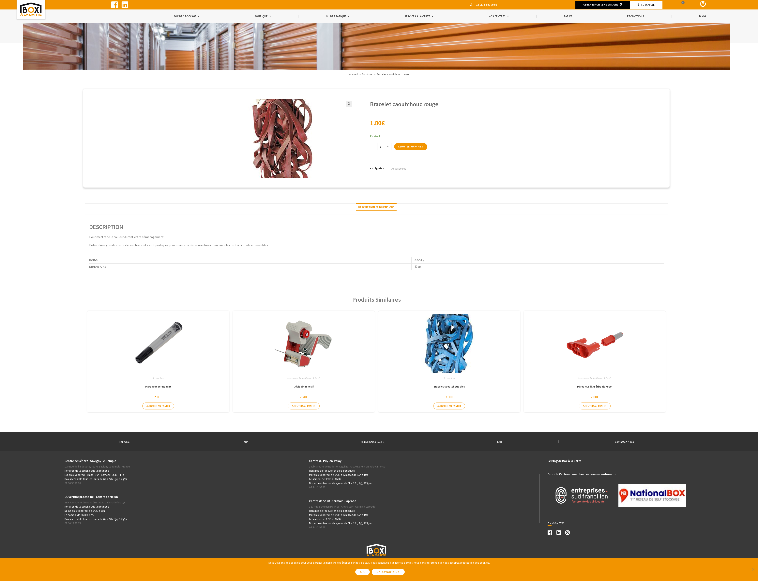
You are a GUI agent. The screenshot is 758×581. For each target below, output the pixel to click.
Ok (362, 571)
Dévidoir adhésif (304, 386)
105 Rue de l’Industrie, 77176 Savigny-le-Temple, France (97, 466)
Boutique (124, 442)
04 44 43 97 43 (317, 487)
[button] (602, 4)
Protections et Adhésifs (310, 378)
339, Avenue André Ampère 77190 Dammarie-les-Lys (95, 502)
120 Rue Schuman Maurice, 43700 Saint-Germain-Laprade (342, 506)
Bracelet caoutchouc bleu (449, 386)
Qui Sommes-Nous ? (372, 442)
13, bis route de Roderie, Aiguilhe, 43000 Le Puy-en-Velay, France (347, 466)
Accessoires (398, 168)
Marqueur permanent (158, 386)
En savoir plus (388, 571)
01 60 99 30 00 (73, 483)
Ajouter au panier (410, 146)
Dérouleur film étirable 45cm (594, 386)
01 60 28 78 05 (73, 523)
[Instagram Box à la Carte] (569, 533)
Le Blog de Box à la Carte (564, 461)
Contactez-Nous (624, 442)
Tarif (245, 442)
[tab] (376, 207)
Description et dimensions (376, 207)
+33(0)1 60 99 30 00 (485, 5)
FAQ (499, 442)
